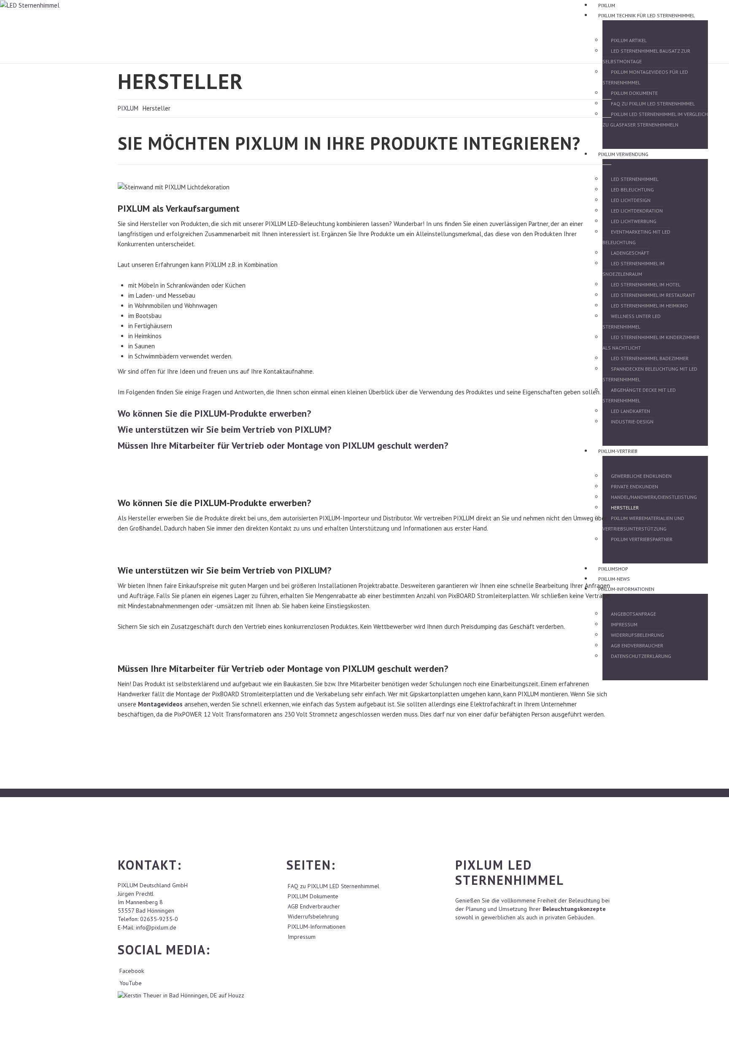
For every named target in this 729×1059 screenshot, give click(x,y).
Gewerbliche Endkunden (641, 476)
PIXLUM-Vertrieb (617, 451)
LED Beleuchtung (632, 189)
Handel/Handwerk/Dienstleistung (654, 497)
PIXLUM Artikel (629, 40)
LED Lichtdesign (631, 200)
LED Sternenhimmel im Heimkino (649, 305)
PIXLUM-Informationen (626, 589)
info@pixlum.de (156, 927)
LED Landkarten (630, 411)
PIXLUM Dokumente (634, 93)
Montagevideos (160, 704)
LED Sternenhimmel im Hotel (646, 284)
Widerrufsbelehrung (637, 635)
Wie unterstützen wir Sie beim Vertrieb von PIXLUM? (224, 429)
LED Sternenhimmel (635, 179)
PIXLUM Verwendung (623, 154)
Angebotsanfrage (633, 614)
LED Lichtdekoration (637, 210)
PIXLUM (606, 5)
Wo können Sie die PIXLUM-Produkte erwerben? (214, 413)
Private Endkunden (634, 486)
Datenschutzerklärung (641, 656)
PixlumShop (613, 569)
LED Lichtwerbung (633, 221)
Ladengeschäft (630, 253)
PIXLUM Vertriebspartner (641, 539)
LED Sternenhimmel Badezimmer (649, 358)
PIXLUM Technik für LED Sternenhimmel (646, 15)
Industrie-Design (632, 421)
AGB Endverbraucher (637, 645)
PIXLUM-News (614, 579)
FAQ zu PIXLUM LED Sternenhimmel (653, 103)
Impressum (624, 624)
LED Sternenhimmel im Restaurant (653, 295)
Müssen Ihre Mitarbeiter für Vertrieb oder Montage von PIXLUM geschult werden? (283, 445)
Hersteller (625, 507)
